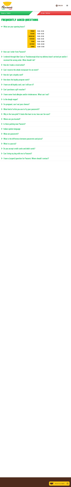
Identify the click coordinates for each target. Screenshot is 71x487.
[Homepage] (6, 5)
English (60, 5)
